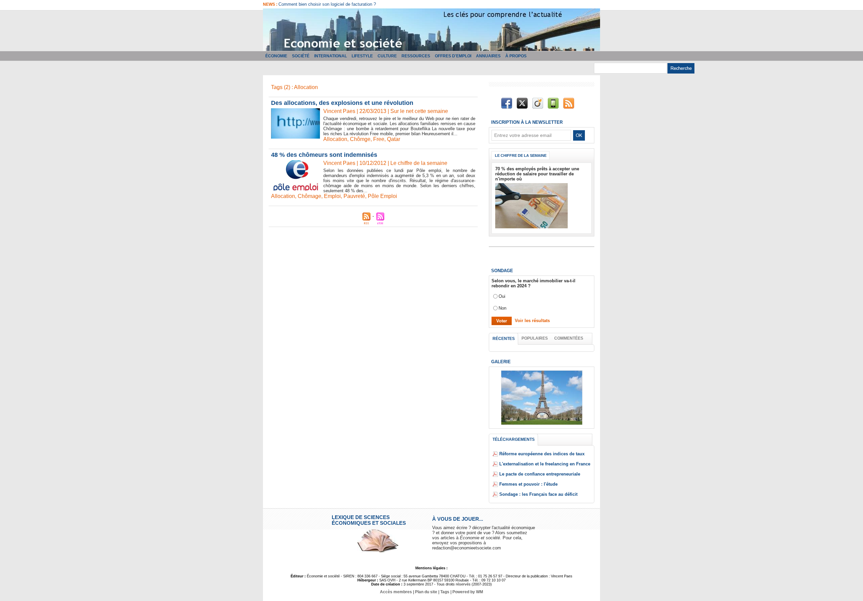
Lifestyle (362, 56)
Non (502, 308)
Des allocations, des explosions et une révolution (342, 102)
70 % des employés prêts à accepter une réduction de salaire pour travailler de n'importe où (537, 173)
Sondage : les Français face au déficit (538, 494)
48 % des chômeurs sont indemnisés (324, 154)
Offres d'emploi (453, 56)
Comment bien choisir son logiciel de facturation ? (327, 4)
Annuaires (488, 56)
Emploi (332, 196)
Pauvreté (354, 196)
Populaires (535, 338)
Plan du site (426, 592)
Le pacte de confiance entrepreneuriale (539, 474)
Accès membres (396, 592)
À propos (516, 56)
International (330, 56)
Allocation (335, 139)
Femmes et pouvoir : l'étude (528, 484)
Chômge (360, 139)
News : (270, 4)
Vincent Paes (339, 111)
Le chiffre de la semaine (520, 155)
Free (378, 139)
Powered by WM (467, 592)
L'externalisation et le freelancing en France (544, 463)
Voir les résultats (532, 320)
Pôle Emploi (382, 196)
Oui (502, 296)
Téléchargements (514, 439)
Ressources (415, 56)
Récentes (504, 338)
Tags (444, 592)
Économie (276, 56)
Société (300, 56)
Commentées (568, 338)
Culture (387, 56)
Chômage (309, 196)
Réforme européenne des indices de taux (542, 453)
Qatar (393, 139)
